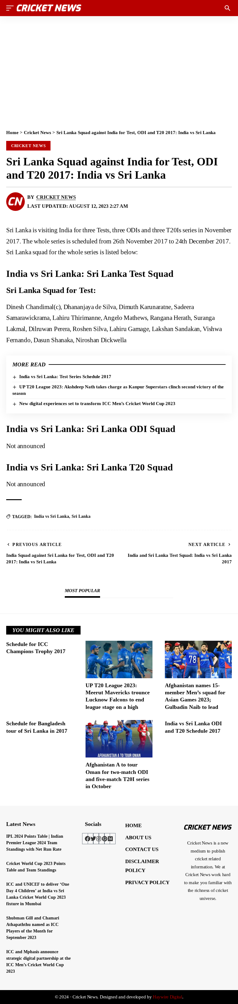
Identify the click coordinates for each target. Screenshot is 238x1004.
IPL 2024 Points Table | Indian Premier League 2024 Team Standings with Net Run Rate (34, 843)
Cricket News (37, 132)
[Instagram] (98, 838)
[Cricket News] (49, 8)
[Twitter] (93, 838)
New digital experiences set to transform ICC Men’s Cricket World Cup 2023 (97, 403)
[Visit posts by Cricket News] (15, 201)
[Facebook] (87, 838)
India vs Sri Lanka (51, 516)
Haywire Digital (167, 996)
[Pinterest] (104, 838)
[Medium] (110, 838)
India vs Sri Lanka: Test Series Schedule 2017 (65, 376)
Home (12, 132)
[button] (11, 8)
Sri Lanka (81, 516)
